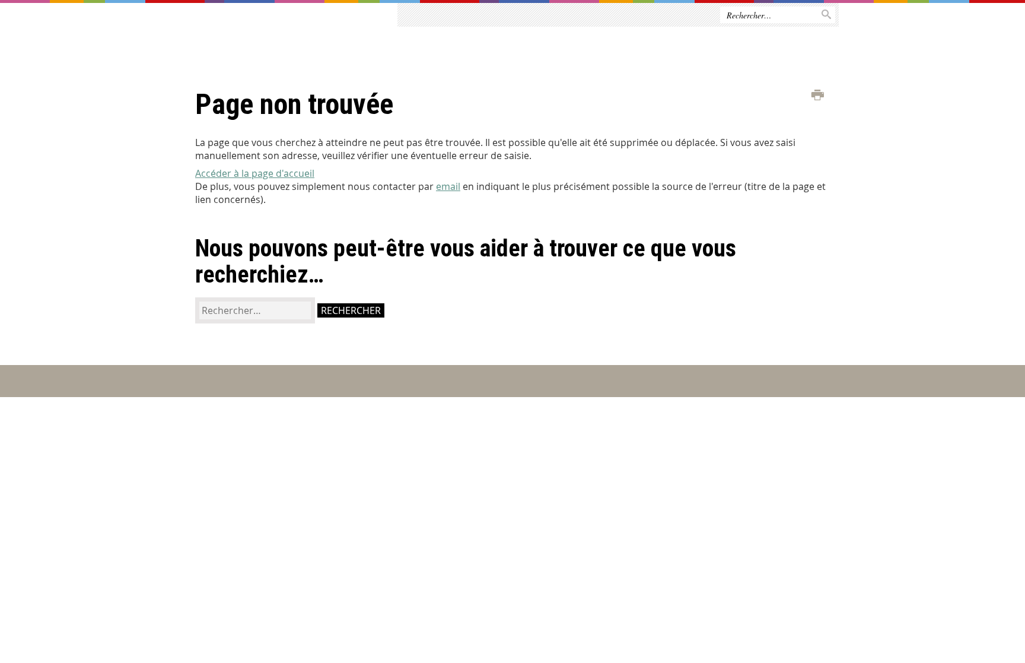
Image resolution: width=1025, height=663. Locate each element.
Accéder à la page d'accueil (254, 173)
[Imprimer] (817, 95)
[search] (255, 310)
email (448, 186)
